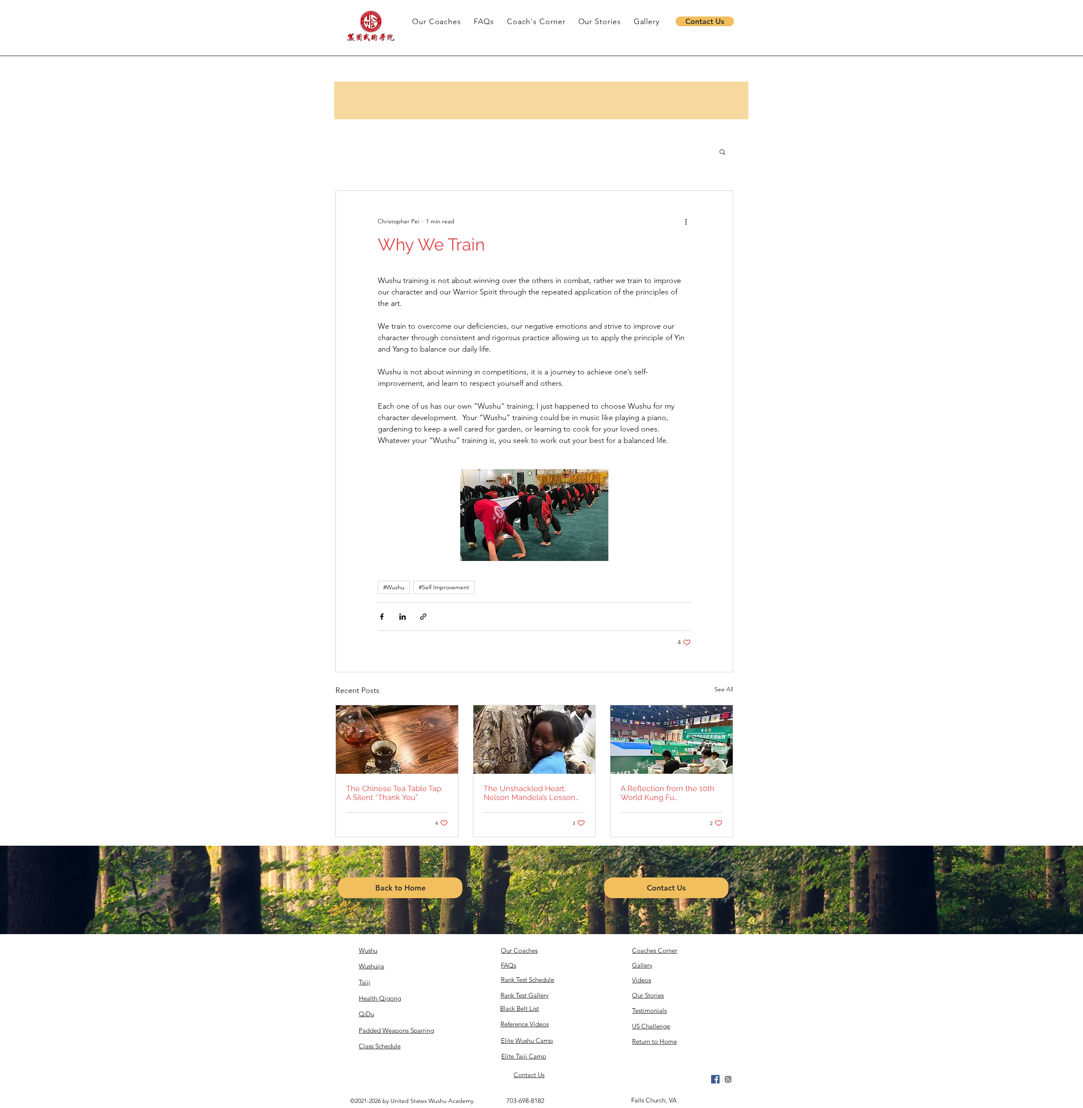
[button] (705, 21)
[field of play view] (671, 739)
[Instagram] (728, 1079)
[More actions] (686, 221)
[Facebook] (715, 1079)
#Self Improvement (444, 587)
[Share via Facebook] (382, 617)
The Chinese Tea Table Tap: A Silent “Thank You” (394, 793)
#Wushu (393, 587)
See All (724, 689)
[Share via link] (423, 617)
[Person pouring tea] (397, 739)
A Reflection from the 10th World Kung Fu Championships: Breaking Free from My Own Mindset (670, 793)
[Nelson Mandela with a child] (534, 739)
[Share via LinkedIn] (403, 617)
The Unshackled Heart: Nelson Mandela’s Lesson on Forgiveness (529, 793)
